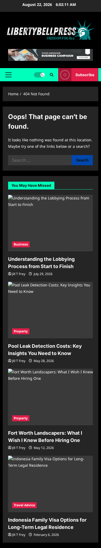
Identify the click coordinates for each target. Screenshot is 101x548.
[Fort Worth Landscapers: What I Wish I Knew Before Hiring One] (50, 397)
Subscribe (84, 74)
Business (21, 244)
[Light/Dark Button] (39, 75)
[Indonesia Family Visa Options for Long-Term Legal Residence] (50, 484)
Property (21, 331)
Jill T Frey (18, 274)
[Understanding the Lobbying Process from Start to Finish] (50, 223)
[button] (8, 74)
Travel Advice (24, 505)
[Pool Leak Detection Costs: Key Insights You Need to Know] (50, 310)
